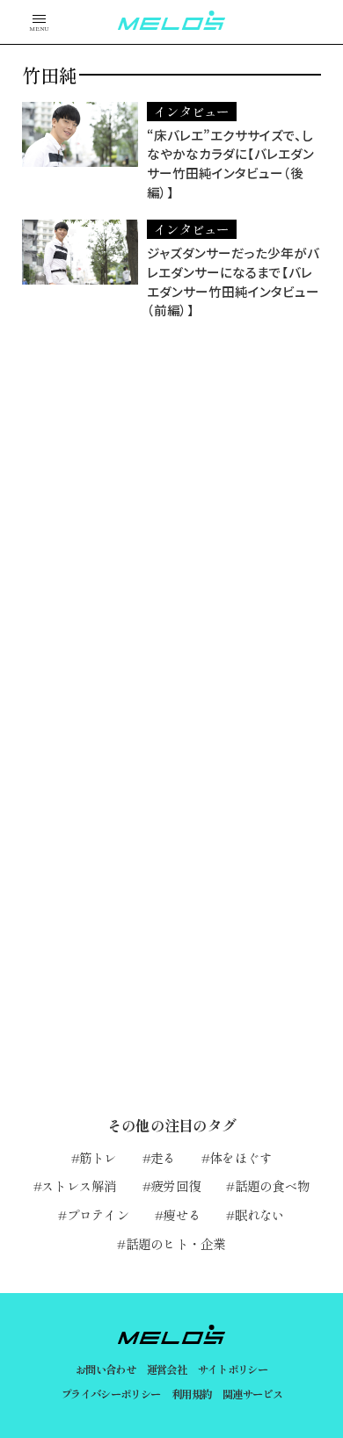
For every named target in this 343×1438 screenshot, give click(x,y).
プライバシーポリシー (111, 1394)
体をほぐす (240, 1157)
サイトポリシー (233, 1369)
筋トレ (98, 1157)
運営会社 (167, 1369)
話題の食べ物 (272, 1185)
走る (163, 1157)
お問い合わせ (105, 1369)
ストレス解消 (79, 1185)
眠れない (259, 1214)
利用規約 (192, 1394)
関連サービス (252, 1394)
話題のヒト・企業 (175, 1243)
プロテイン (98, 1214)
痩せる (182, 1214)
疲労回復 (175, 1185)
